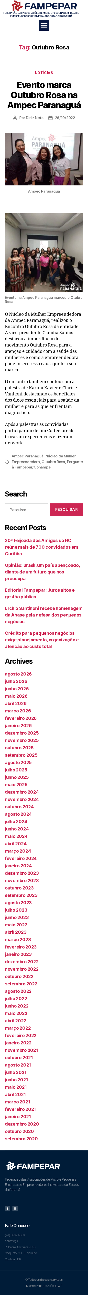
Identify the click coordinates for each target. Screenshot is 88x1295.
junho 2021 (16, 1079)
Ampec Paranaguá (28, 456)
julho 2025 (16, 769)
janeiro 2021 (18, 1116)
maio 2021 (16, 1087)
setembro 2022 (21, 983)
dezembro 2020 (22, 1124)
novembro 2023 (22, 880)
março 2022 (18, 1028)
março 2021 (17, 1101)
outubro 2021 (19, 1057)
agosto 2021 (18, 1065)
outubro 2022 (19, 976)
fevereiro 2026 (21, 718)
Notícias (44, 73)
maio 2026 (16, 696)
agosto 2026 (18, 674)
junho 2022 (16, 1006)
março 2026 (18, 710)
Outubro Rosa (53, 461)
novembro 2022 (22, 969)
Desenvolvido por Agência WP (44, 1286)
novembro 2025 (22, 740)
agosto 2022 (18, 991)
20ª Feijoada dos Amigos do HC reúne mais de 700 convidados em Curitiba (41, 547)
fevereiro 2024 (21, 858)
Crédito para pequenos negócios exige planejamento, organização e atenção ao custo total (42, 640)
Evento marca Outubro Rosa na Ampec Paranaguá (44, 94)
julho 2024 (16, 821)
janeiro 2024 (18, 865)
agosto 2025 (18, 762)
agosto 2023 (18, 902)
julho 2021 (15, 1072)
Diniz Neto (34, 117)
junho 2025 (17, 777)
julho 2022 (16, 998)
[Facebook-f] (7, 1208)
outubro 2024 (19, 806)
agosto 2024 (18, 814)
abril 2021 (15, 1094)
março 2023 (18, 939)
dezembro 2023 (22, 873)
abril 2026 (15, 703)
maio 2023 (16, 924)
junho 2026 (17, 688)
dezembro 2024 (22, 792)
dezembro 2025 (22, 733)
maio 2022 (16, 1013)
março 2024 (18, 851)
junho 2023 (17, 917)
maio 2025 (16, 784)
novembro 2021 (21, 1050)
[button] (44, 25)
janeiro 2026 (18, 725)
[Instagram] (15, 1208)
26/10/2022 (65, 117)
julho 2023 (16, 910)
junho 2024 (17, 828)
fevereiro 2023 (21, 946)
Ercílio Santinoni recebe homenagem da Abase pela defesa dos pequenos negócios (44, 615)
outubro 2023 (19, 887)
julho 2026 (16, 681)
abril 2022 (15, 1020)
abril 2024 (15, 843)
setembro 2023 (21, 895)
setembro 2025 (21, 755)
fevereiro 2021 (20, 1109)
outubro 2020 (19, 1131)
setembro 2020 (21, 1138)
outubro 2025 (19, 747)
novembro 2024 (22, 799)
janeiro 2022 (18, 1042)
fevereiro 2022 (20, 1035)
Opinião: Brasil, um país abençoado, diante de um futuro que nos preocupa (42, 572)
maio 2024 (16, 836)
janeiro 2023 (18, 954)
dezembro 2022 (22, 961)
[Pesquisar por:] (25, 510)
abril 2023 (15, 932)
